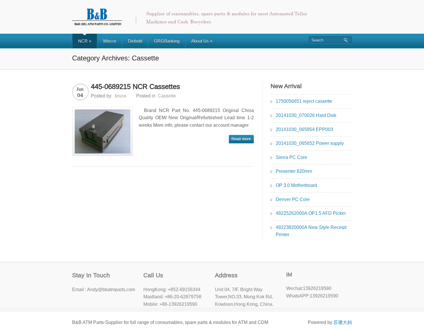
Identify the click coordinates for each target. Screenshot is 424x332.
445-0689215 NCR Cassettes (135, 86)
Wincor (109, 41)
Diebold (135, 41)
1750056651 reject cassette (304, 101)
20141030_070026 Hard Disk (306, 115)
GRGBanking (166, 41)
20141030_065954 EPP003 (304, 129)
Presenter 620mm (294, 171)
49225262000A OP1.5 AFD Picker (311, 213)
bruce (120, 95)
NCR (84, 41)
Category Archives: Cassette (115, 58)
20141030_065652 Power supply (310, 143)
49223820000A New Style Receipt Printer (311, 231)
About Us (201, 41)
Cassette (167, 95)
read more (241, 139)
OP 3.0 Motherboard (296, 185)
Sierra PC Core (291, 157)
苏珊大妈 (342, 322)
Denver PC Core (293, 199)
